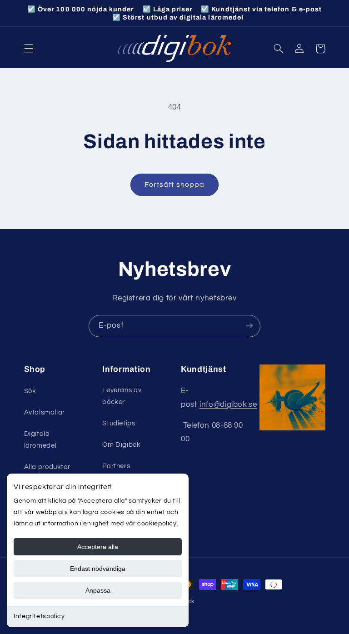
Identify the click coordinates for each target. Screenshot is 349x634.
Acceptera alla (97, 546)
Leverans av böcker (121, 396)
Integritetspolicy (39, 616)
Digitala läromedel (40, 439)
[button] (28, 48)
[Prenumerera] (249, 326)
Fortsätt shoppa (174, 184)
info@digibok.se (228, 404)
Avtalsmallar (44, 412)
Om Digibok (121, 444)
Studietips (118, 423)
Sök (30, 391)
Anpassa (97, 590)
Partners (116, 466)
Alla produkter (47, 467)
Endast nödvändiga (97, 568)
